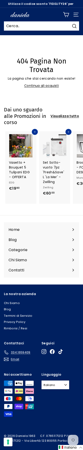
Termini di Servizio (18, 316)
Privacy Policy (14, 322)
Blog (7, 309)
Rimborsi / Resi (15, 328)
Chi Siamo (12, 303)
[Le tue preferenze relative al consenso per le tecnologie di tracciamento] (8, 442)
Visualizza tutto (64, 116)
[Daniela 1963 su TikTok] (60, 351)
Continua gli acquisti (41, 85)
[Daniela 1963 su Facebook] (52, 351)
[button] (70, 447)
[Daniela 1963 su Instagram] (44, 351)
